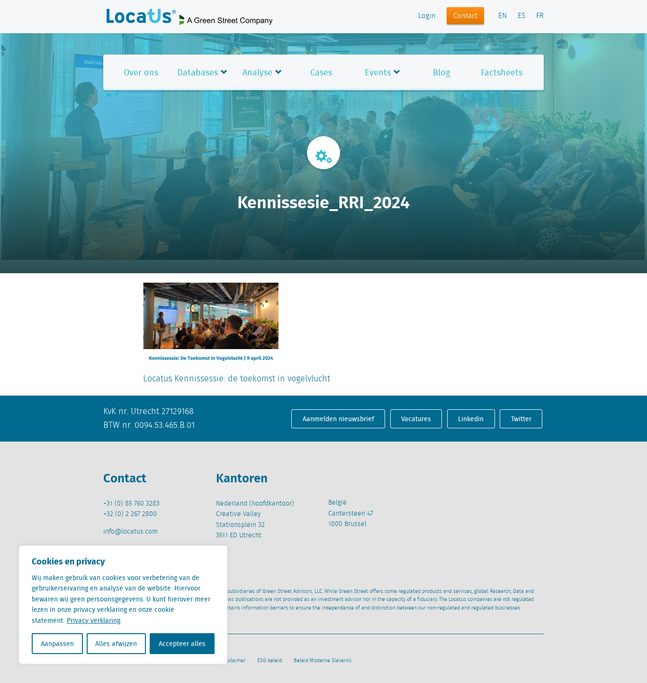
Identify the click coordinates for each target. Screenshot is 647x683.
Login (427, 16)
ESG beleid (269, 660)
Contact (465, 16)
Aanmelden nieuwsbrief (338, 419)
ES (521, 16)
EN (502, 16)
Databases (197, 72)
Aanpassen (57, 643)
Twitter (521, 419)
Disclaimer (233, 660)
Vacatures (416, 419)
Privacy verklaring (93, 620)
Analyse (257, 72)
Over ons (141, 72)
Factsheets (501, 72)
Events (378, 72)
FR (540, 16)
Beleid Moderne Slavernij (322, 660)
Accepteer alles (182, 643)
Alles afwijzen (116, 643)
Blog (441, 72)
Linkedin (471, 419)
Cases (321, 72)
